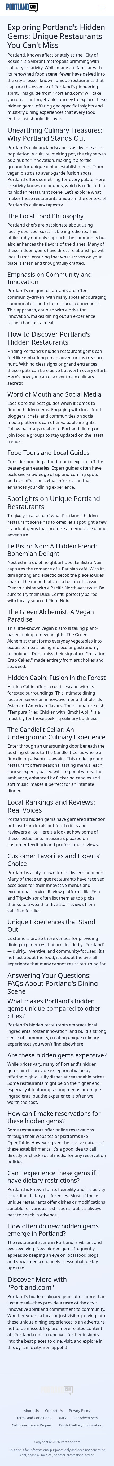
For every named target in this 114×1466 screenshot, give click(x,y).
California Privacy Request (32, 1425)
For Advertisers (86, 1417)
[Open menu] (102, 8)
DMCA (62, 1417)
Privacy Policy (79, 1410)
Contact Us (54, 1410)
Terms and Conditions (34, 1417)
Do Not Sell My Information (80, 1425)
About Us (31, 1410)
